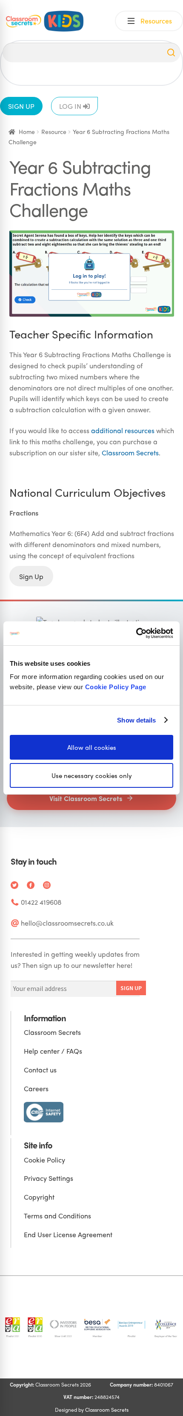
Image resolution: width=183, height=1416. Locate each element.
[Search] (171, 52)
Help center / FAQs (53, 1051)
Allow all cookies (91, 747)
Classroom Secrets (130, 452)
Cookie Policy (44, 1160)
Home (27, 131)
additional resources (122, 430)
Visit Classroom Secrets (85, 798)
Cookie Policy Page (115, 687)
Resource (53, 131)
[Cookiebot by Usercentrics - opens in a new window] (136, 633)
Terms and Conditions (57, 1216)
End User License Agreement (68, 1234)
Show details (136, 719)
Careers (36, 1088)
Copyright (39, 1197)
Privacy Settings (48, 1178)
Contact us (40, 1070)
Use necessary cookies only (91, 775)
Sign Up (31, 576)
